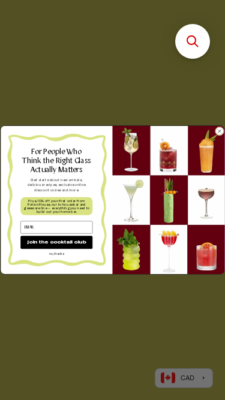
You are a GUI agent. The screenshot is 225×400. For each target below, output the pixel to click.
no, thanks (56, 253)
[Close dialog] (219, 131)
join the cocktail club (56, 242)
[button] (192, 41)
